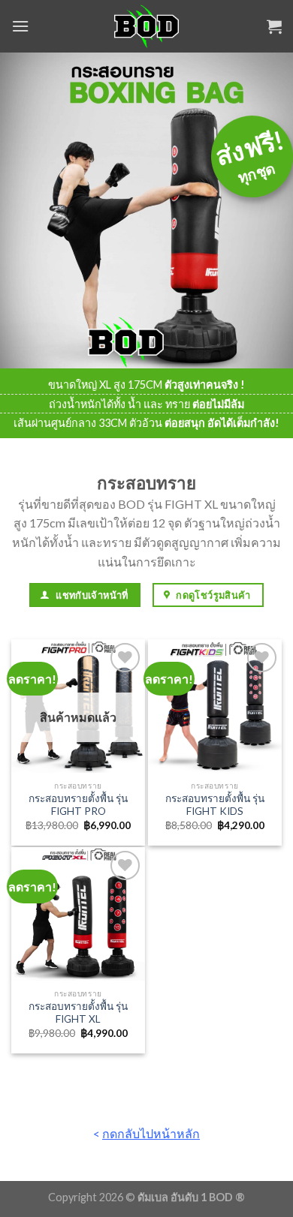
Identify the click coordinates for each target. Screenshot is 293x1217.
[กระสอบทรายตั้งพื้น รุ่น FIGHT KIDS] (215, 706)
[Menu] (20, 26)
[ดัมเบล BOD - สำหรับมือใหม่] (147, 26)
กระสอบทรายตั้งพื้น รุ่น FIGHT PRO (78, 805)
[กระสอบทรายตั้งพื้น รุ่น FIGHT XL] (78, 914)
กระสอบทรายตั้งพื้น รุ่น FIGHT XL (78, 1013)
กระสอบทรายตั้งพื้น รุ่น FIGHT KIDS (214, 805)
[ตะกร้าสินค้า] (274, 26)
